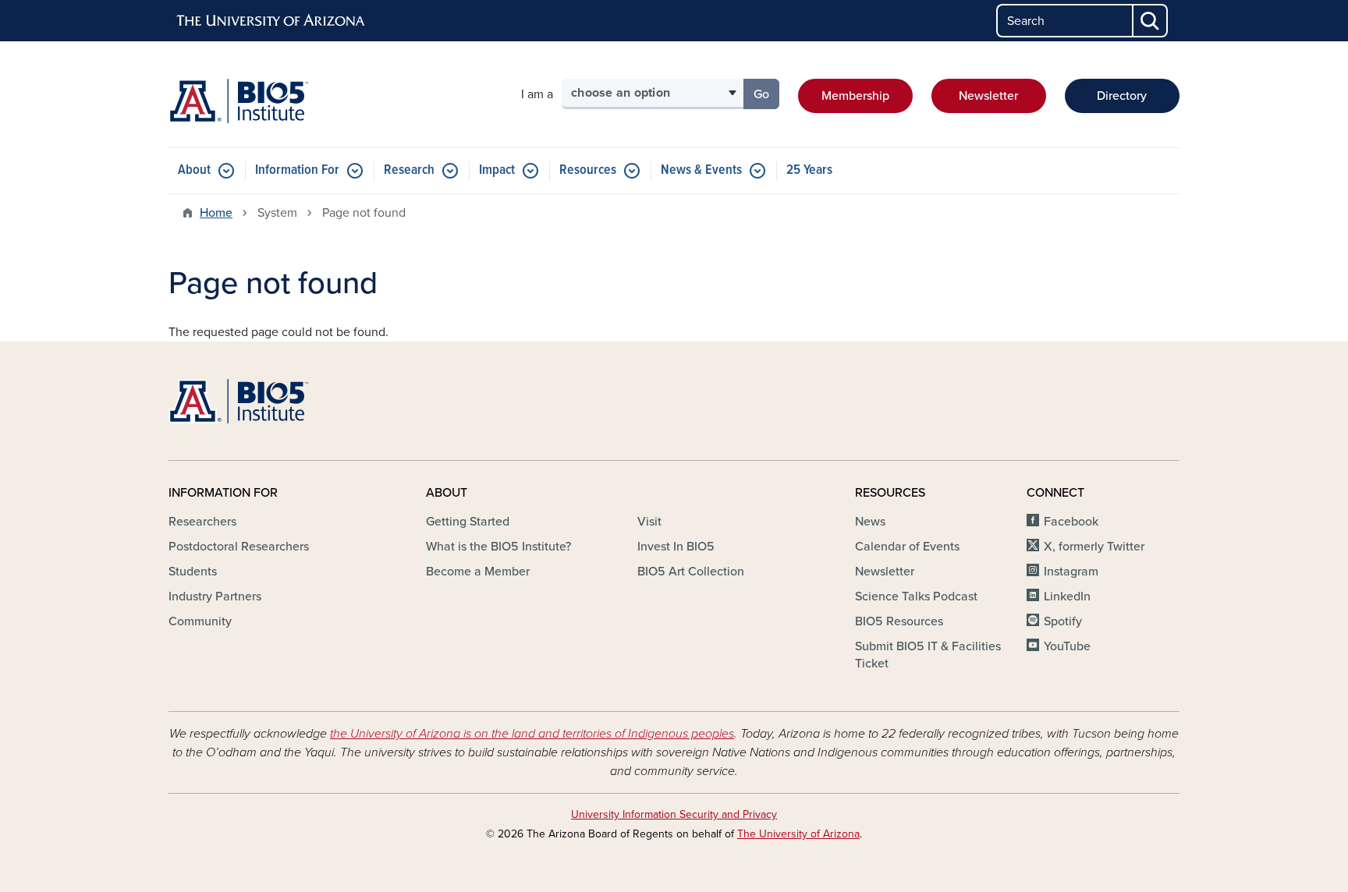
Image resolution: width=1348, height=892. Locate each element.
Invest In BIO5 (676, 546)
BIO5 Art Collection (690, 571)
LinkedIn (1067, 596)
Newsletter (988, 96)
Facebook (1071, 521)
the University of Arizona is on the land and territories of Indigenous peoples (532, 734)
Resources (587, 170)
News (870, 521)
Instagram (1071, 571)
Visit (649, 521)
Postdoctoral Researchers (238, 546)
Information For (297, 170)
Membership (855, 96)
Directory (1122, 96)
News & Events (701, 170)
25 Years (809, 170)
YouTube (1067, 646)
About (194, 170)
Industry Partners (214, 596)
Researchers (202, 521)
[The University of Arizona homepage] (271, 21)
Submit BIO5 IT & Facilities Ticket (928, 655)
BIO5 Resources (899, 621)
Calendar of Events (907, 546)
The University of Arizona (798, 834)
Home (216, 213)
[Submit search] (1150, 20)
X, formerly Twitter (1094, 546)
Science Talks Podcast (916, 596)
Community (200, 621)
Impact (497, 170)
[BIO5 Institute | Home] (238, 101)
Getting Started (467, 521)
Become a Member (478, 571)
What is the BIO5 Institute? (498, 546)
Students (192, 571)
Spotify (1063, 621)
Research (409, 170)
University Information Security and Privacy (674, 814)
